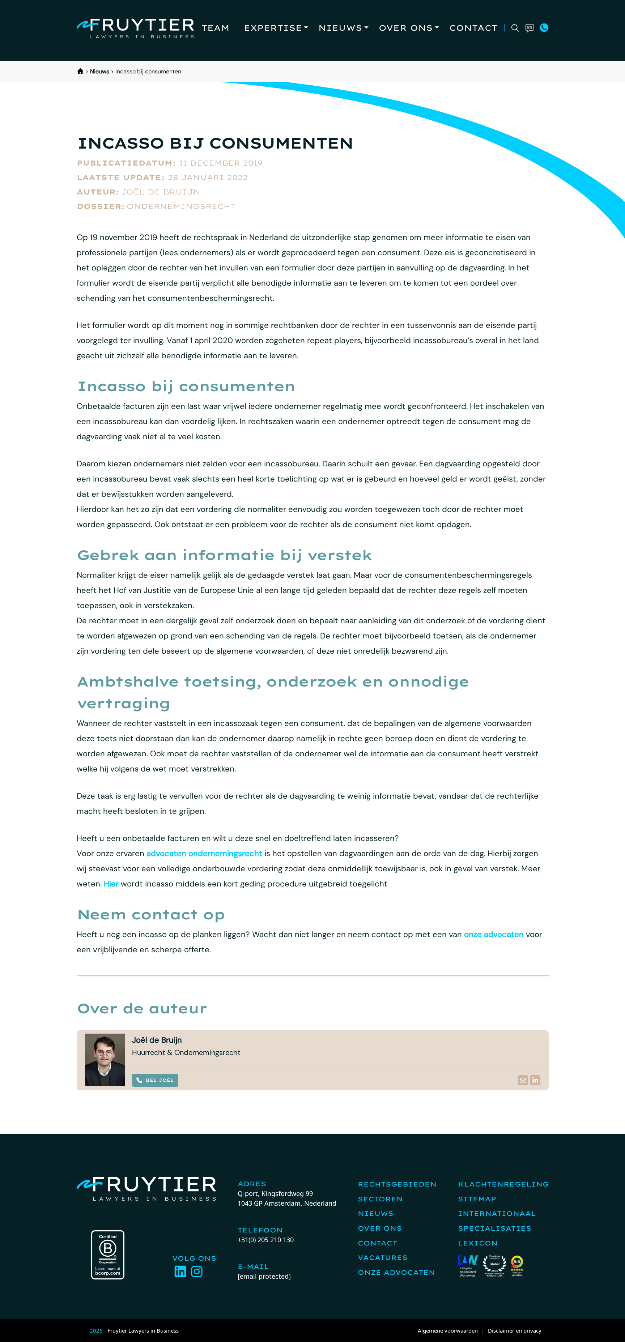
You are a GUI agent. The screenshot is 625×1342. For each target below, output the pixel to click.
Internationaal (497, 1213)
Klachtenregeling (503, 1184)
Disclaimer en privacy (514, 1330)
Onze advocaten (396, 1272)
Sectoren (380, 1199)
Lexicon (478, 1243)
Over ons (406, 28)
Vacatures (383, 1257)
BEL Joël (160, 1080)
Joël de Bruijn (160, 191)
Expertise (273, 28)
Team (215, 28)
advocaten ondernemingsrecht (204, 853)
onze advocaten (494, 934)
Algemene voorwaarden (448, 1330)
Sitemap (477, 1199)
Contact (473, 28)
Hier (111, 884)
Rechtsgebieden (397, 1184)
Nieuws (340, 28)
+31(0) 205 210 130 (266, 1239)
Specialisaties (494, 1228)
